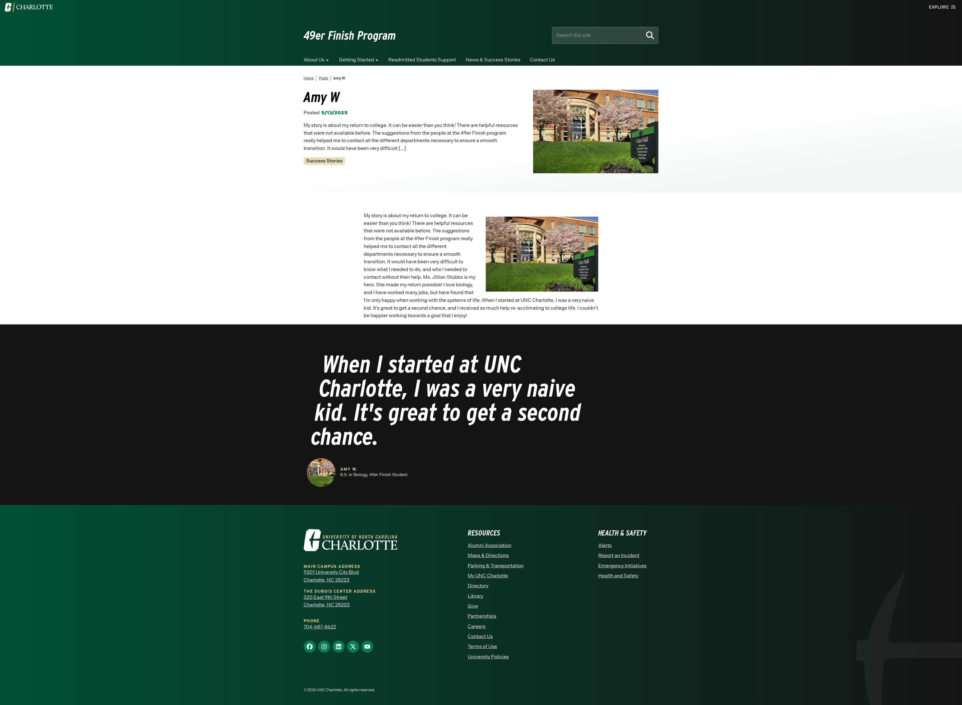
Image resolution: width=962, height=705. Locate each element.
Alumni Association (489, 545)
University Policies (488, 657)
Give (473, 606)
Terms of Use (482, 646)
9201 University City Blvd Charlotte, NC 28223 (331, 576)
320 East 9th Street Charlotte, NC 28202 (327, 601)
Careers (477, 626)
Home (309, 78)
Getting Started (356, 60)
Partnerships (482, 616)
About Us (314, 60)
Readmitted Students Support (422, 60)
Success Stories (324, 161)
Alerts (605, 545)
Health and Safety (618, 576)
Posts (323, 78)
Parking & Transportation (496, 566)
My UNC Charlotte (488, 576)
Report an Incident (618, 555)
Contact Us (542, 60)
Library (475, 596)
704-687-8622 (320, 627)
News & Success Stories (493, 60)
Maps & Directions (488, 555)
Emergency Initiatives (622, 566)
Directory (478, 586)
